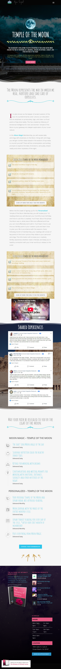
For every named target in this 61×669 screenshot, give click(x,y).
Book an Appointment (41, 654)
